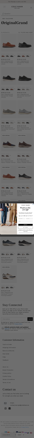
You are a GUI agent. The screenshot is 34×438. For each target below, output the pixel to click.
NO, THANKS (25, 227)
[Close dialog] (33, 204)
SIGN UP (25, 224)
